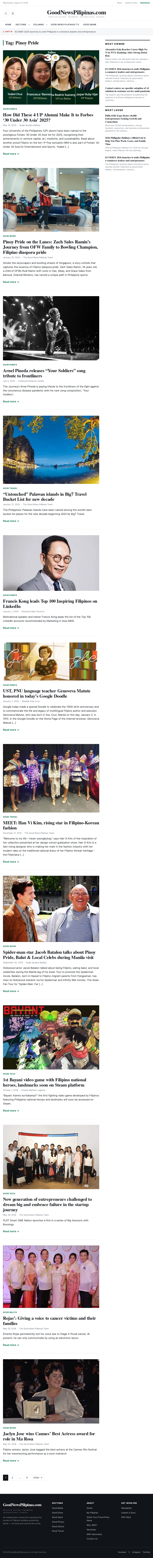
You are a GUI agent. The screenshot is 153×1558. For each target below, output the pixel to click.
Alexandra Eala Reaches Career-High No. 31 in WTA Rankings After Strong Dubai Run (126, 52)
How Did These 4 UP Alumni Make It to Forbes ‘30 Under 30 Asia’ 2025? (48, 117)
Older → (37, 1477)
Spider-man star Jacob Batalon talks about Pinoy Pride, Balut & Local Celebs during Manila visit (49, 954)
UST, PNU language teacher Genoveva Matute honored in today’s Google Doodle (47, 693)
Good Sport (9, 236)
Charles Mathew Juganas (33, 1090)
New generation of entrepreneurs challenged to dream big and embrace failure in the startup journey (47, 1204)
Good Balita (10, 1312)
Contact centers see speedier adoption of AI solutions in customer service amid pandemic (127, 89)
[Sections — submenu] (29, 24)
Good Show (9, 946)
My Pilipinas (92, 1512)
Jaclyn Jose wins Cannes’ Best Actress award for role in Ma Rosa (49, 1436)
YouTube (146, 1552)
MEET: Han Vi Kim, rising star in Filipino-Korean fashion (51, 825)
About (119, 3)
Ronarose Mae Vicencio (33, 611)
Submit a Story (131, 3)
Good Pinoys (10, 109)
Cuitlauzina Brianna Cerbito (31, 381)
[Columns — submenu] (47, 24)
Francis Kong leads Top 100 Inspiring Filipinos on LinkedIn (50, 603)
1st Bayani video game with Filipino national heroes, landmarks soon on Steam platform (44, 1082)
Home (8, 24)
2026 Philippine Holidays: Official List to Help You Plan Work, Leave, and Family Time (125, 141)
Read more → (11, 153)
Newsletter (145, 3)
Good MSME (89, 24)
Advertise (91, 1529)
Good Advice (58, 1526)
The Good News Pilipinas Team (38, 257)
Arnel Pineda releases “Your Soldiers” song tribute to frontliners (44, 373)
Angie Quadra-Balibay (29, 125)
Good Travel (10, 488)
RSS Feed (126, 1517)
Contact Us (92, 1539)
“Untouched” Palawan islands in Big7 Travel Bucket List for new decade (45, 496)
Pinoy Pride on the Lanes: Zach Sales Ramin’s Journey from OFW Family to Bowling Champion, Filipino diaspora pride (50, 246)
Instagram (136, 1552)
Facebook (122, 1552)
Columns (38, 24)
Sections (21, 24)
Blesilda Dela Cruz (30, 701)
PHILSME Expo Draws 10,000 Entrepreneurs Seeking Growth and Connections (123, 119)
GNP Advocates (94, 1534)
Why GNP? (92, 1525)
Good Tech (9, 1074)
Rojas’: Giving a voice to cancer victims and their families (49, 1320)
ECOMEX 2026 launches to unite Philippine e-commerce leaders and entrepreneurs (55, 31)
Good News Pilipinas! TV (65, 24)
